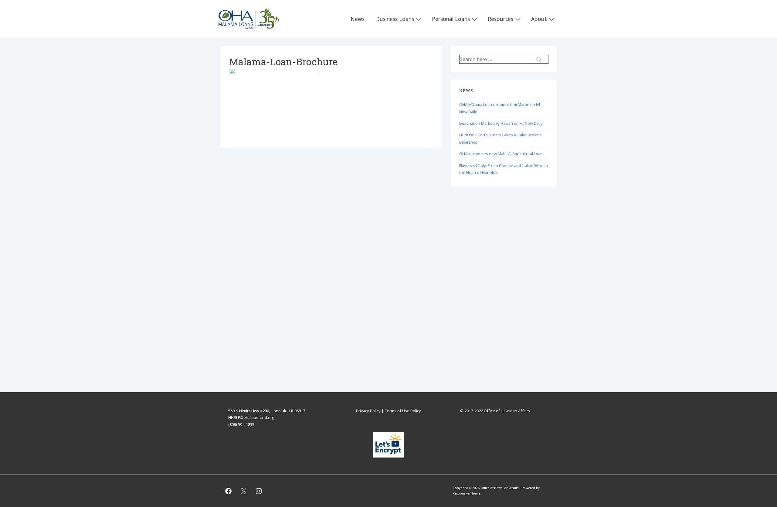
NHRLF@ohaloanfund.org (251, 417)
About (539, 18)
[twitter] (243, 491)
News (358, 18)
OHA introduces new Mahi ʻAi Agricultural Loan (501, 153)
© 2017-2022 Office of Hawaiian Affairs (495, 410)
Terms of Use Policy (403, 410)
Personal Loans (451, 18)
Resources (500, 18)
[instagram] (259, 491)
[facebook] (228, 491)
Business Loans (395, 18)
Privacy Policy (368, 410)
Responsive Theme (466, 493)
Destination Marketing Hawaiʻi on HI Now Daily (501, 123)
